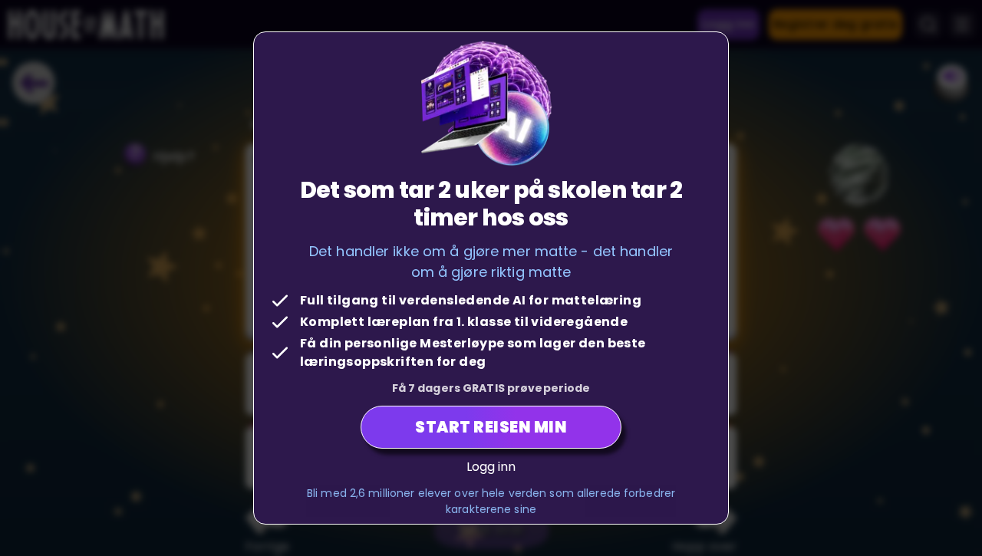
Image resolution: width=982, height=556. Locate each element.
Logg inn (491, 466)
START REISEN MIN (491, 427)
